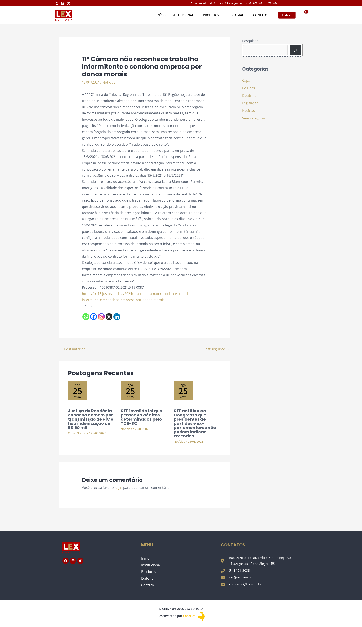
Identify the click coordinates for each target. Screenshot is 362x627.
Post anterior (72, 349)
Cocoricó (190, 616)
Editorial (147, 578)
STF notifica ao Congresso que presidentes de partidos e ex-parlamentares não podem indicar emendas (195, 423)
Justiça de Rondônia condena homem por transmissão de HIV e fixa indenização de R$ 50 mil (90, 419)
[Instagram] (63, 3)
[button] (195, 15)
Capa (71, 433)
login (118, 487)
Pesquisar (250, 41)
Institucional (151, 565)
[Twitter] (68, 3)
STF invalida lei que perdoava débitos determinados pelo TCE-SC (141, 417)
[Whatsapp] (85, 316)
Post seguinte (216, 349)
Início (145, 558)
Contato (147, 585)
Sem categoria (253, 118)
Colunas (248, 88)
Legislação (250, 103)
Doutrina (249, 95)
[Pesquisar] (295, 50)
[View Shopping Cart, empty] (303, 15)
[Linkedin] (116, 316)
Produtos (148, 571)
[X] (109, 316)
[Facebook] (57, 3)
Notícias (108, 82)
